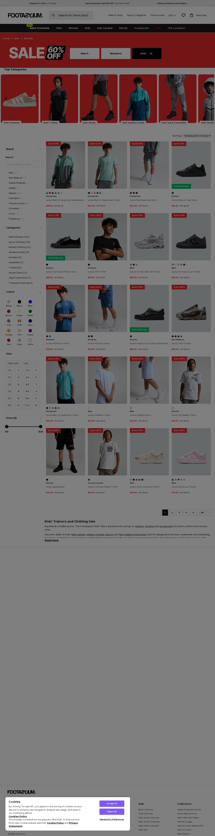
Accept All (112, 803)
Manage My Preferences (112, 819)
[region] (67, 814)
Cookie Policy (55, 823)
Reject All (112, 811)
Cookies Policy (18, 816)
